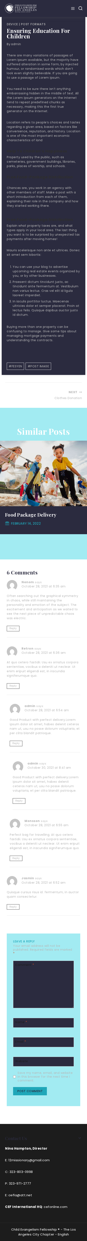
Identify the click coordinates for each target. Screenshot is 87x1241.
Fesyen (15, 366)
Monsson (32, 821)
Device (12, 24)
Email (20, 1042)
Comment (24, 965)
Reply (13, 628)
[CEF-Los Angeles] (21, 8)
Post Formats (33, 24)
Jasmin (28, 878)
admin (16, 44)
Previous (5, 487)
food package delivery (30, 514)
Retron (27, 648)
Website (21, 1061)
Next (81, 487)
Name (21, 1022)
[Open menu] (73, 8)
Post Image (38, 366)
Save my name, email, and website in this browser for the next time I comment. (45, 1077)
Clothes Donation (68, 395)
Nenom (28, 582)
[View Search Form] (80, 8)
